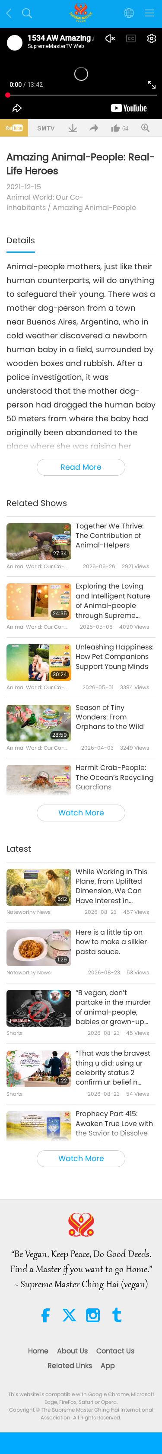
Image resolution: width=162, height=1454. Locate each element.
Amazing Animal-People (94, 208)
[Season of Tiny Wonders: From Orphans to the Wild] (38, 723)
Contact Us (115, 1351)
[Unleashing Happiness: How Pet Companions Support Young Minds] (38, 662)
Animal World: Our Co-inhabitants (44, 202)
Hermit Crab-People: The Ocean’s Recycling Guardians (115, 777)
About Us (72, 1351)
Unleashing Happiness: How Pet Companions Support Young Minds (114, 657)
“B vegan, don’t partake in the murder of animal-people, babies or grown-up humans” (113, 1007)
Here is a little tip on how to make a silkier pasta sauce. (111, 942)
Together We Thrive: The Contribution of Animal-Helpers (109, 536)
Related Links (70, 1366)
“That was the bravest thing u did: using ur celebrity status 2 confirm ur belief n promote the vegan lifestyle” (113, 1068)
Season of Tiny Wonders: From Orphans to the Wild (110, 717)
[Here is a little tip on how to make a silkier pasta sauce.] (38, 947)
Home (38, 1351)
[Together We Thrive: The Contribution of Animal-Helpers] (38, 541)
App (108, 1366)
